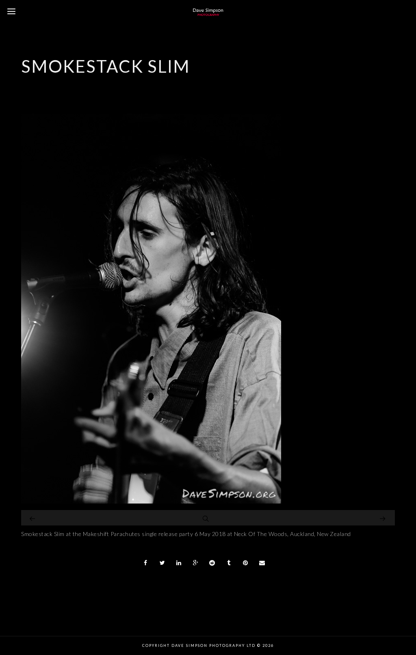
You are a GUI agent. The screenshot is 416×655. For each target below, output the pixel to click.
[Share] (146, 563)
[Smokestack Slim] (151, 501)
